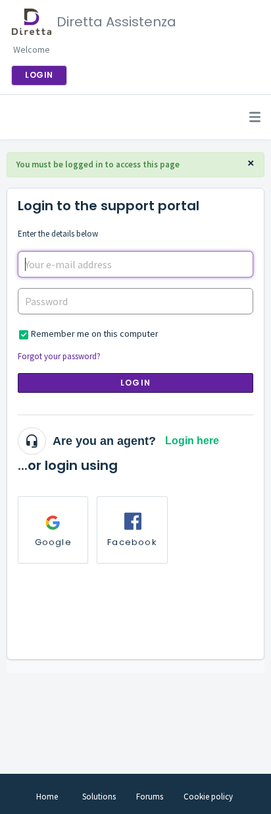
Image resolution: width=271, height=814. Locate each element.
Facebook (132, 542)
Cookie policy (208, 796)
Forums (149, 796)
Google (53, 542)
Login (135, 382)
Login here (192, 440)
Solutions (99, 796)
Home (47, 796)
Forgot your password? (59, 356)
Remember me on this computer (95, 333)
